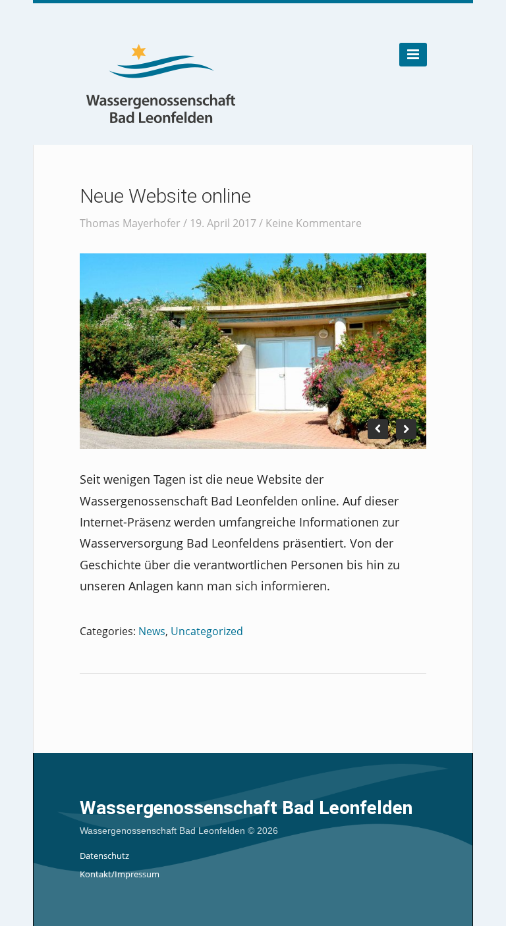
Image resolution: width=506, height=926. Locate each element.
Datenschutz (104, 856)
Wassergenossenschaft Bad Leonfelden (246, 808)
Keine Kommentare (314, 223)
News (151, 631)
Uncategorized (207, 631)
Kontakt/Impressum (119, 874)
